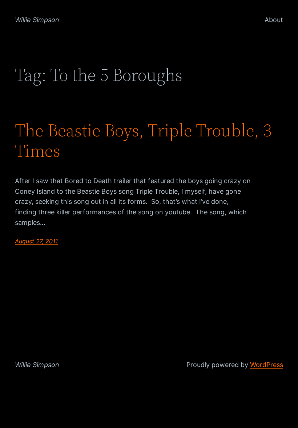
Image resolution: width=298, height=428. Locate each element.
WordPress (266, 365)
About (274, 20)
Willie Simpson (37, 20)
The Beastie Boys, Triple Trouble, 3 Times (143, 140)
